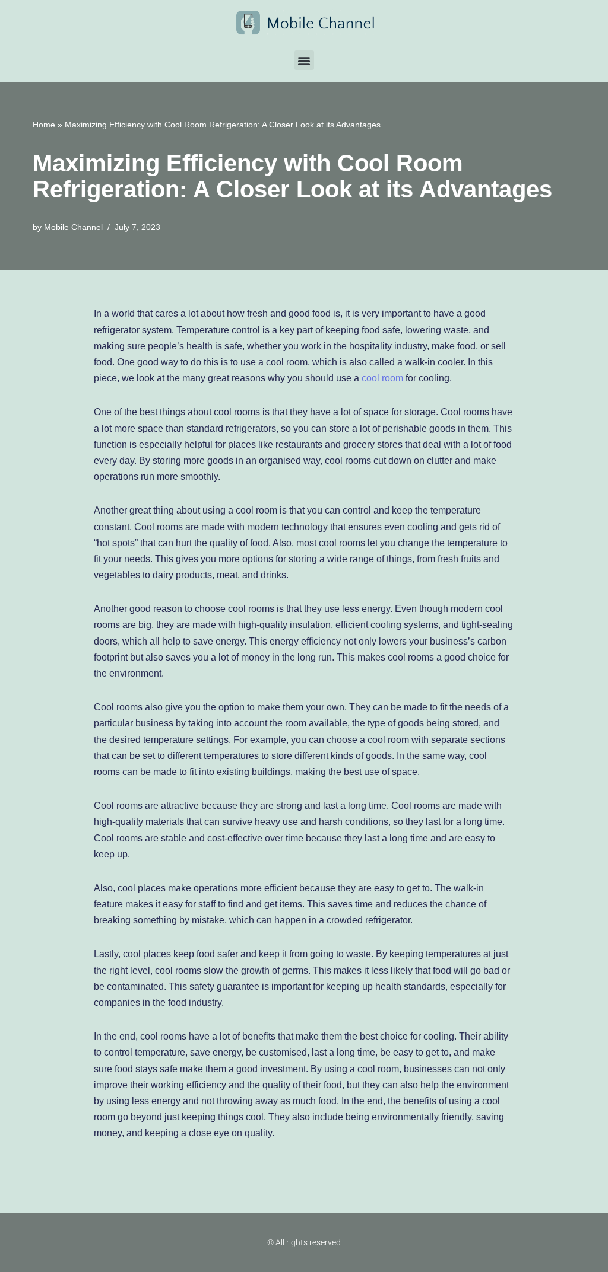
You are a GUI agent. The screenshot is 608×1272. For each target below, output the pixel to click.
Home (44, 124)
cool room (382, 378)
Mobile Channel (73, 227)
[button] (304, 60)
